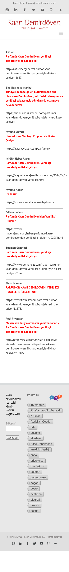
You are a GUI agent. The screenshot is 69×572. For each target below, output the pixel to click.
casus (34, 510)
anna (34, 455)
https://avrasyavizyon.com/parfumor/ (28, 148)
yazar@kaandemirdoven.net (42, 3)
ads (33, 427)
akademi (36, 438)
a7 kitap (35, 416)
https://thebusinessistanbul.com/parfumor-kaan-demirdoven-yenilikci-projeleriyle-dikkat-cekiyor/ (34, 117)
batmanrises (38, 477)
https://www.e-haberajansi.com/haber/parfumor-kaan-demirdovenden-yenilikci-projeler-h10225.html (34, 233)
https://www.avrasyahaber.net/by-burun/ (30, 202)
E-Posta (11, 423)
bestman (36, 494)
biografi (35, 499)
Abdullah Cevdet (41, 421)
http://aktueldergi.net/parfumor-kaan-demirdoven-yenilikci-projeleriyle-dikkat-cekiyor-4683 (31, 73)
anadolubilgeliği (40, 449)
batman (35, 471)
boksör (35, 505)
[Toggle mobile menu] (61, 33)
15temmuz (37, 404)
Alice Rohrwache (41, 443)
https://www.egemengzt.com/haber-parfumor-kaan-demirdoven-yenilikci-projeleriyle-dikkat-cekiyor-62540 (34, 269)
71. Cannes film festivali (45, 410)
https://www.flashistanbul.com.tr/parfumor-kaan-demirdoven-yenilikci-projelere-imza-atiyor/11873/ (32, 304)
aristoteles (37, 460)
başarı (35, 482)
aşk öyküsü (38, 466)
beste (34, 488)
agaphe (35, 432)
